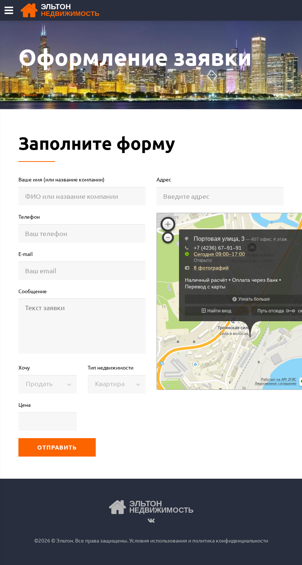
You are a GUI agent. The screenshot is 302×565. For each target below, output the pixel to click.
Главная (27, 94)
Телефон (29, 216)
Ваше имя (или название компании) (61, 179)
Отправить (57, 447)
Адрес (164, 179)
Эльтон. (65, 540)
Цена (24, 404)
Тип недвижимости (110, 367)
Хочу (24, 367)
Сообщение (32, 291)
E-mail (25, 253)
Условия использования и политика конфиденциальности (198, 540)
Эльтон (70, 10)
